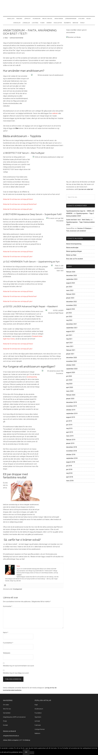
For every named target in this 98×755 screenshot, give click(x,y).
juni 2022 (69, 316)
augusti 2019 (70, 417)
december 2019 (71, 402)
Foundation (38, 713)
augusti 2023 (70, 283)
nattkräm (55, 113)
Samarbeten (6, 713)
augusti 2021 (70, 331)
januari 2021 (70, 354)
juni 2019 (69, 425)
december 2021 (71, 324)
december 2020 (71, 357)
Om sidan (6, 704)
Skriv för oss (7, 709)
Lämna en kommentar (16, 38)
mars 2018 (69, 481)
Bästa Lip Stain (71, 255)
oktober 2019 (70, 410)
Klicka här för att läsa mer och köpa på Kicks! (18, 199)
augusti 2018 (70, 462)
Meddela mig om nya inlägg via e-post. (16, 673)
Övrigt (5, 721)
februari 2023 (70, 294)
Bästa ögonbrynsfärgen (74, 251)
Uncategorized (17, 589)
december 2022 (71, 302)
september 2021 (71, 328)
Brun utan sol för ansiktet (74, 259)
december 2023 (71, 275)
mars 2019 (69, 436)
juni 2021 (69, 335)
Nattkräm (37, 733)
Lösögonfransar (40, 729)
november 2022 (71, 305)
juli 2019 (69, 421)
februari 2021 (70, 350)
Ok (26, 752)
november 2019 (71, 406)
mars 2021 (69, 346)
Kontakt (5, 725)
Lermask (37, 721)
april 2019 (69, 432)
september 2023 (71, 279)
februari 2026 (70, 272)
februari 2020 (70, 395)
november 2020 (71, 361)
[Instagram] (5, 585)
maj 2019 (69, 428)
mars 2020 (69, 391)
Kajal (36, 704)
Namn (5, 632)
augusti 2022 (70, 309)
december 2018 (71, 447)
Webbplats (6, 653)
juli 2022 (69, 313)
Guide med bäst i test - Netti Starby (78, 220)
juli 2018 (69, 466)
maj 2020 (69, 384)
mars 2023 (69, 290)
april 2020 (69, 387)
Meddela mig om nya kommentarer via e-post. (18, 666)
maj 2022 (69, 320)
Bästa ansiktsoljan (72, 247)
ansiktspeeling (32, 377)
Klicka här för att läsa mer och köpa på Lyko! (17, 209)
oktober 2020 (70, 365)
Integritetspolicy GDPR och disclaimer (14, 717)
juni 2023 (69, 287)
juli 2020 (69, 376)
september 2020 (71, 369)
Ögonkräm (38, 717)
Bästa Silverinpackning (73, 244)
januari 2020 (70, 398)
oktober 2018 (70, 454)
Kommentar (7, 606)
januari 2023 (70, 298)
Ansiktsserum (39, 709)
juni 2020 (69, 380)
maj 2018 (69, 473)
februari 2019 (70, 440)
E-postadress (8, 643)
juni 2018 (69, 469)
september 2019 (71, 413)
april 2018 (69, 477)
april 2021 (69, 343)
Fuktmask (38, 725)
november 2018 (71, 451)
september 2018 (71, 458)
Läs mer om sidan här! (85, 189)
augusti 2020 (70, 372)
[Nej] (32, 752)
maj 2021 (69, 339)
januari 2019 (70, 443)
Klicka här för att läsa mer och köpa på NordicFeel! (20, 204)
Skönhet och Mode (49, 8)
